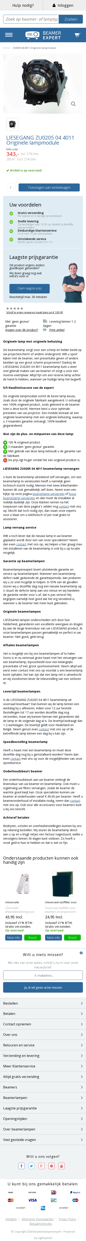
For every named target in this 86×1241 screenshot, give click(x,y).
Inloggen (64, 5)
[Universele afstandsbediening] (23, 883)
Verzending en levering (21, 1055)
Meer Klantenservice (19, 1066)
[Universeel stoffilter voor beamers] (62, 883)
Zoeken (70, 19)
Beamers (10, 1087)
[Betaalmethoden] (11, 1193)
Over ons (10, 1034)
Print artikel (56, 330)
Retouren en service (18, 1045)
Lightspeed (45, 1238)
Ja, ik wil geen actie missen (43, 987)
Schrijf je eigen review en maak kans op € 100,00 (34, 312)
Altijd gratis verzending (21, 1076)
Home (6, 47)
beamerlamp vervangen (48, 494)
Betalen (9, 1013)
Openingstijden (15, 1118)
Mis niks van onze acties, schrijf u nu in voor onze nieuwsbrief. (43, 964)
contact (64, 506)
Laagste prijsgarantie (20, 1108)
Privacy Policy (67, 1219)
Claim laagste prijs (29, 288)
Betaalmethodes (41, 1224)
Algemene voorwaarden (38, 1219)
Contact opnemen (17, 1024)
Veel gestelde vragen (19, 1139)
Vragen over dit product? (21, 330)
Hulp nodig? (23, 5)
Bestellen (10, 1003)
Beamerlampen (15, 1097)
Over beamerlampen (19, 1129)
